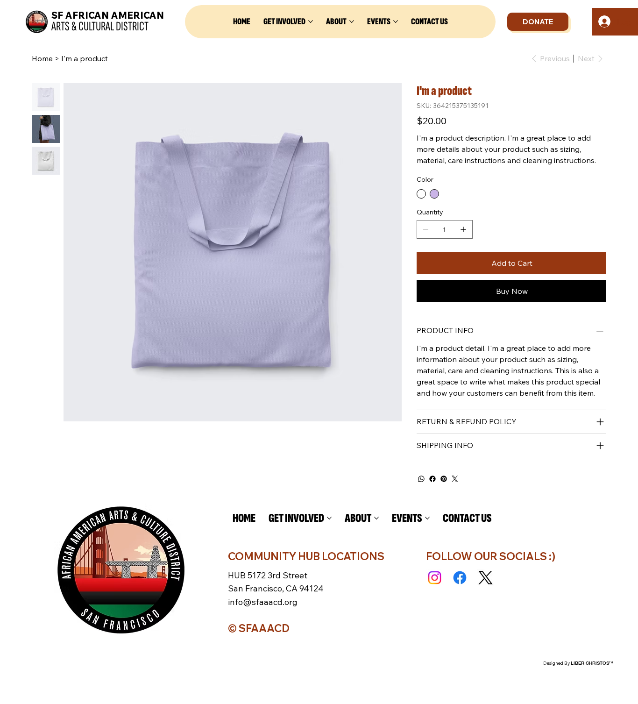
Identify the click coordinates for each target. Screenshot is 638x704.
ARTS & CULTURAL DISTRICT (100, 26)
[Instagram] (434, 577)
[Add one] (463, 229)
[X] (485, 577)
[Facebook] (432, 479)
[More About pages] (351, 21)
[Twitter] (455, 479)
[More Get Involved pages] (310, 21)
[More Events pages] (395, 21)
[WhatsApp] (421, 479)
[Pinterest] (443, 479)
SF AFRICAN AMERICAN (107, 15)
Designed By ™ (578, 663)
